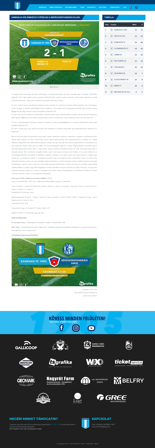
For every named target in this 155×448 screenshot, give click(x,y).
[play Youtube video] (54, 262)
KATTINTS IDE (55, 424)
